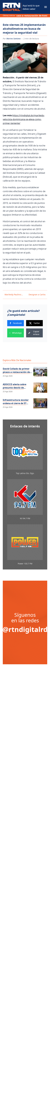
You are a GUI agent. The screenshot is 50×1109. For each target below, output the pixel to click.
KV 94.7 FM (25, 518)
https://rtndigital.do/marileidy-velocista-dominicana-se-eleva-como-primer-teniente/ (24, 119)
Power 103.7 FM (25, 563)
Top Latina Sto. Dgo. (25, 473)
